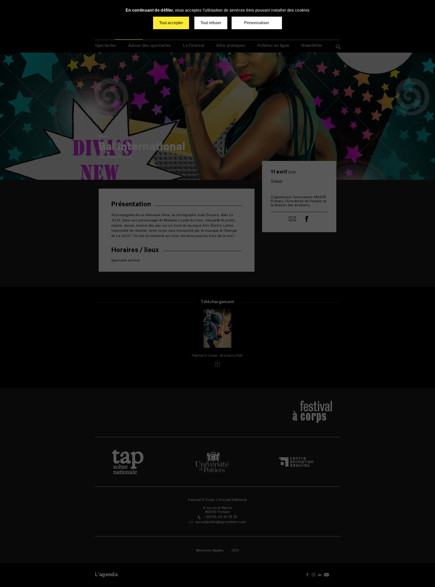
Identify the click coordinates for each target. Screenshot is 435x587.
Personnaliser (256, 23)
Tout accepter (171, 23)
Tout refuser (210, 23)
